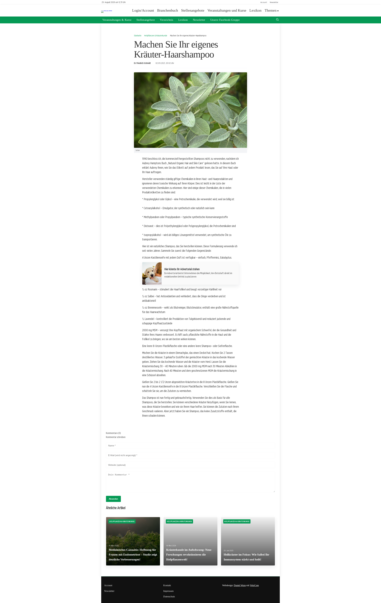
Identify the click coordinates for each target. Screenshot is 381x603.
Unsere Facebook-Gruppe (225, 19)
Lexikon (255, 11)
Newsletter (274, 2)
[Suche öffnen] (277, 20)
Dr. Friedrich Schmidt (142, 63)
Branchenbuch (167, 11)
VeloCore (254, 585)
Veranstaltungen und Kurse (226, 11)
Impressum (168, 591)
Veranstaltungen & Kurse (116, 19)
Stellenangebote (192, 11)
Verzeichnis (166, 19)
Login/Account (143, 11)
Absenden (113, 499)
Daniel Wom (240, 585)
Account (263, 2)
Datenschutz (169, 596)
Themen (271, 11)
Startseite (137, 35)
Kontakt (167, 585)
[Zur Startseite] (106, 10)
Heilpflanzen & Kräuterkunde (155, 35)
